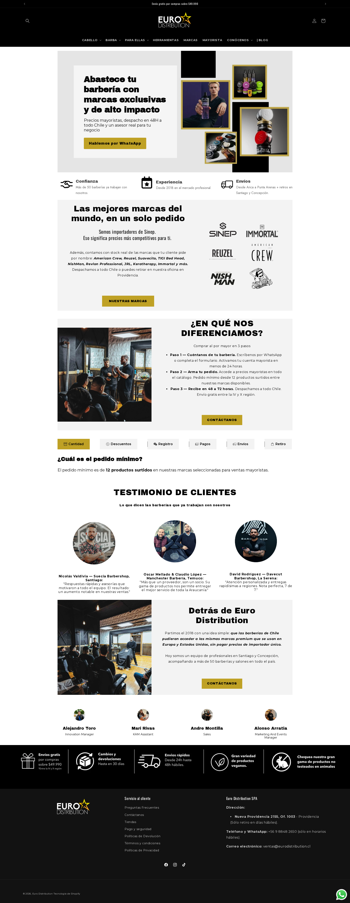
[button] (27, 20)
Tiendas (130, 822)
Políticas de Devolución (142, 836)
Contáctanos (134, 815)
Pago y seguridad (138, 829)
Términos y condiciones (142, 843)
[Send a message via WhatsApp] (341, 894)
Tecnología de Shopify (66, 893)
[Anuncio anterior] (24, 4)
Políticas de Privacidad (142, 850)
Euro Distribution (42, 893)
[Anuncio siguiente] (325, 4)
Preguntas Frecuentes (142, 808)
